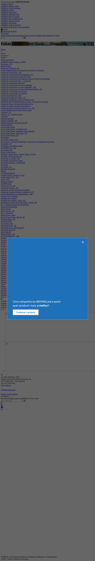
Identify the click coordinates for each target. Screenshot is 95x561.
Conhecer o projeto (25, 312)
